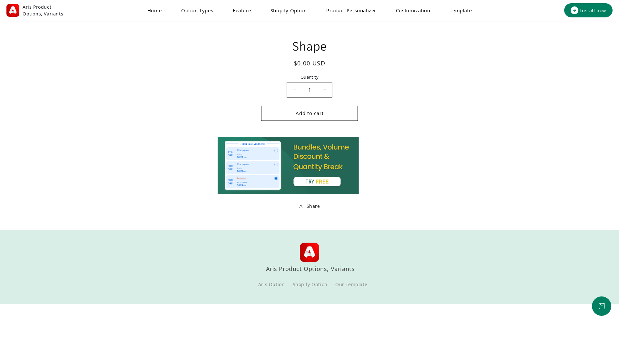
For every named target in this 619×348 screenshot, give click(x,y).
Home (154, 10)
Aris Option (271, 284)
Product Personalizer (351, 10)
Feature (242, 10)
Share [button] (313, 206)
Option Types (197, 10)
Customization (413, 10)
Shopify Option (288, 10)
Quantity (309, 77)
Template (461, 10)
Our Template (351, 284)
